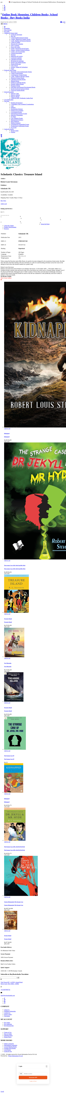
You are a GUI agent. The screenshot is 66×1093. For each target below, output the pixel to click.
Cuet (12, 106)
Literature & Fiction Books (18, 79)
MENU (5, 24)
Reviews (6, 228)
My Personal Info (9, 1025)
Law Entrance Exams (17, 118)
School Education (9, 92)
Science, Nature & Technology (19, 67)
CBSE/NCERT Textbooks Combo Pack (22, 98)
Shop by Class (15, 93)
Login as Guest (33, 1081)
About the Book (45, 224)
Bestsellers (7, 28)
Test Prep (6, 101)
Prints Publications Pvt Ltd (15, 1056)
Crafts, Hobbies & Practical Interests (21, 41)
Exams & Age (8, 1051)
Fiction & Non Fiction (10, 70)
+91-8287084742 (5, 989)
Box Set (13, 36)
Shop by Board (15, 96)
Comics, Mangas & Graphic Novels (20, 39)
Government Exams (16, 112)
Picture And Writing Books (18, 62)
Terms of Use (7, 1032)
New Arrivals (7, 30)
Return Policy (8, 1037)
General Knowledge (16, 53)
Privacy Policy (8, 1014)
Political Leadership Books (18, 82)
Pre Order (6, 31)
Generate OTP (33, 1077)
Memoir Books (15, 81)
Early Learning (15, 45)
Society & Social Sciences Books (20, 89)
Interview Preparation (17, 115)
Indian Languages (9, 1043)
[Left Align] (1, 215)
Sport (12, 68)
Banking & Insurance (17, 102)
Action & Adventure (16, 34)
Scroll (2, 1091)
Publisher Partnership (10, 1011)
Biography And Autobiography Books (21, 72)
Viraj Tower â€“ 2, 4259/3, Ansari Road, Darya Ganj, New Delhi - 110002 (12, 983)
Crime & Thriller (15, 42)
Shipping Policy (8, 1035)
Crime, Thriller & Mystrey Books (20, 76)
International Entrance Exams (19, 113)
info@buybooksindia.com (8, 995)
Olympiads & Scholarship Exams (20, 124)
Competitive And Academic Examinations (22, 104)
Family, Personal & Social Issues (20, 48)
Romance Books (15, 85)
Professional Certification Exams (20, 126)
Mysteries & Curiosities (17, 61)
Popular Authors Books (17, 84)
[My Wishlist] (1, 135)
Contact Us (7, 1013)
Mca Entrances (15, 121)
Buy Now (3, 200)
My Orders (7, 1022)
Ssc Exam (13, 127)
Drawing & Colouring (17, 44)
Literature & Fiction (16, 59)
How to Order (8, 1034)
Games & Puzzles (9, 129)
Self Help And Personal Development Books (23, 87)
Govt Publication (8, 99)
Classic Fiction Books (17, 73)
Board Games (14, 130)
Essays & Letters (15, 47)
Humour (13, 54)
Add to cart (4, 203)
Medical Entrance (16, 123)
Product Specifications (10, 227)
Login (63, 22)
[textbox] (9, 22)
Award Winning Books (10, 1046)
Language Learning (16, 58)
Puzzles (13, 132)
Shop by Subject (15, 95)
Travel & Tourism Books (17, 90)
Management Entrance (17, 120)
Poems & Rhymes (16, 64)
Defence (13, 107)
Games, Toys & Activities (18, 51)
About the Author (9, 225)
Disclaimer (7, 1016)
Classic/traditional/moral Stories (19, 37)
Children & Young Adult (10, 33)
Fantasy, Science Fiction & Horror (20, 50)
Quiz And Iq (14, 65)
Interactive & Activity (17, 56)
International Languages (10, 1045)
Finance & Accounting (17, 110)
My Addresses (8, 1024)
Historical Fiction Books (17, 78)
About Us (6, 1009)
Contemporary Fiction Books (19, 75)
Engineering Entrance (17, 109)
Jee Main (13, 116)
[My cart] (1, 136)
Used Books (7, 1050)
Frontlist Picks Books (10, 1048)
